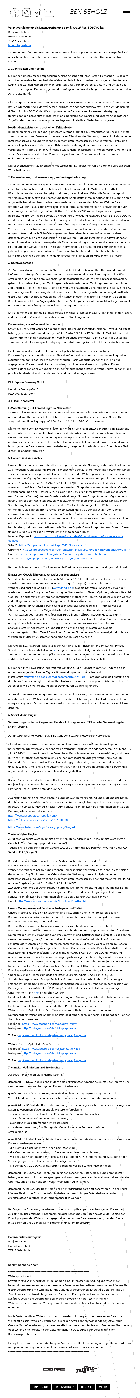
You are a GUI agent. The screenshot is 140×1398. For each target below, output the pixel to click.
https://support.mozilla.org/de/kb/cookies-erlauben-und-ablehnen (63, 554)
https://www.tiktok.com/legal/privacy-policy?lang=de (42, 827)
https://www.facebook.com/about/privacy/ (49, 1023)
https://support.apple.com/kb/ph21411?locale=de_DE (53, 545)
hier (55, 650)
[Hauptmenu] (126, 10)
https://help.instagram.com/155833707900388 (38, 820)
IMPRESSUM (40, 1387)
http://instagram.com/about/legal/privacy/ (49, 1028)
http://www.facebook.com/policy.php (32, 815)
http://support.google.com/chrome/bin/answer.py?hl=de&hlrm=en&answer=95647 (76, 549)
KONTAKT (86, 1387)
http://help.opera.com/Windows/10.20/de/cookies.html (56, 558)
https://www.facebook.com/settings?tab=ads (51, 1048)
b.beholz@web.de (19, 45)
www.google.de (63, 588)
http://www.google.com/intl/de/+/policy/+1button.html (53, 901)
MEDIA (103, 1387)
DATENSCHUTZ (64, 1387)
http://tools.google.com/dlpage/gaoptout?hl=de (54, 676)
